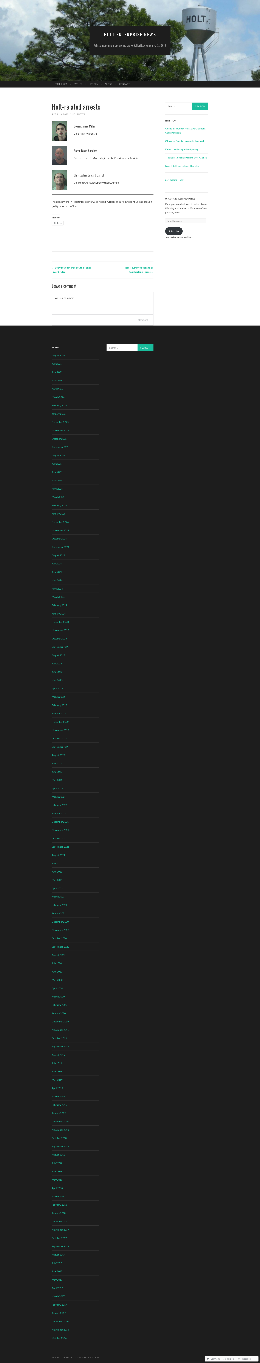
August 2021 (58, 855)
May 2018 (57, 1179)
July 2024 (57, 563)
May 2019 (57, 1079)
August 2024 (58, 555)
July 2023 (57, 663)
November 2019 (60, 1029)
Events (78, 84)
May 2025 (57, 480)
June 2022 (57, 771)
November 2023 (60, 630)
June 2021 (57, 871)
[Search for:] (186, 106)
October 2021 (59, 838)
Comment (143, 320)
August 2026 (58, 355)
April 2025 (57, 488)
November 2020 (60, 929)
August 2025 (58, 455)
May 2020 (57, 979)
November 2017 (60, 1229)
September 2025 (60, 447)
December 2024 (60, 522)
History (93, 84)
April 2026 (57, 388)
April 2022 (57, 788)
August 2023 (58, 655)
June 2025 (57, 471)
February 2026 (59, 405)
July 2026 (57, 363)
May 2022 (57, 780)
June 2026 (57, 372)
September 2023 (60, 646)
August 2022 (58, 755)
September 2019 (60, 1046)
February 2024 (59, 605)
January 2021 (59, 913)
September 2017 (60, 1246)
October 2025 (59, 438)
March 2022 (58, 796)
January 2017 (59, 1312)
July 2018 (57, 1163)
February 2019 (59, 1104)
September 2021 (60, 846)
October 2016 (59, 1337)
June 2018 (57, 1171)
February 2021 (59, 905)
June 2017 (57, 1271)
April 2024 (57, 588)
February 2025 (59, 505)
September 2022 (60, 746)
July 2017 (57, 1263)
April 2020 (57, 988)
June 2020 (57, 971)
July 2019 (57, 1063)
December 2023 (60, 621)
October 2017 (59, 1238)
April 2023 (57, 688)
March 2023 (58, 696)
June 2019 (57, 1071)
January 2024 (59, 613)
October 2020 (59, 938)
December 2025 (60, 422)
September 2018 (60, 1146)
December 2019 (60, 1021)
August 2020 (58, 954)
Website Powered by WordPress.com (75, 1357)
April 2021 (57, 888)
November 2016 (60, 1329)
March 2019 (58, 1096)
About (109, 84)
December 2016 (60, 1321)
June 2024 (57, 571)
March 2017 (58, 1296)
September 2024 (60, 547)
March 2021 (58, 896)
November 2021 (60, 829)
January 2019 (59, 1113)
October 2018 (59, 1138)
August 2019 (58, 1054)
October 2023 (59, 638)
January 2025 (59, 513)
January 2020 (59, 1013)
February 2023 (59, 705)
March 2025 (58, 496)
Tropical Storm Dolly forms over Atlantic (186, 157)
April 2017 (57, 1287)
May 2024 (57, 580)
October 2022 (59, 738)
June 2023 (57, 671)
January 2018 (59, 1213)
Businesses (61, 84)
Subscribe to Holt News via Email (180, 198)
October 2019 (59, 1038)
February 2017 (59, 1304)
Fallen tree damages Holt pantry (181, 149)
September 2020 (60, 946)
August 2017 (58, 1254)
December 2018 (60, 1121)
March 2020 (58, 996)
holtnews (78, 114)
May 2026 (57, 380)
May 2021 (57, 880)
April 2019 (57, 1088)
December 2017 (60, 1221)
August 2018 (58, 1154)
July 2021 (57, 863)
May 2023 (57, 680)
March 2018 (58, 1196)
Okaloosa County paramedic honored (184, 141)
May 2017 (57, 1279)
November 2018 (60, 1129)
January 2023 (59, 713)
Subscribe (174, 231)
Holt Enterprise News (130, 34)
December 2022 (60, 721)
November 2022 (60, 730)
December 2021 (60, 821)
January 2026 (59, 413)
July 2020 (57, 963)
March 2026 (58, 397)
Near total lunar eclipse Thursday (182, 165)
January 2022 (59, 813)
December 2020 (60, 921)
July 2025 (57, 463)
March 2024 (58, 596)
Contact (124, 84)
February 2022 (59, 805)
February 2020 (59, 1004)
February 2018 (59, 1204)
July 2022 (57, 763)
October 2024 (59, 538)
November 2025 (60, 430)
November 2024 (60, 530)
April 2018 (57, 1188)
